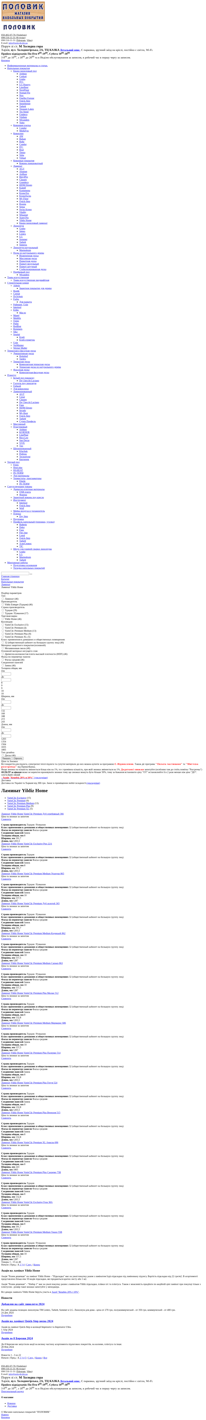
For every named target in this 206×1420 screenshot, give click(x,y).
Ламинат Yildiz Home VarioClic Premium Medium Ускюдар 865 (32, 873)
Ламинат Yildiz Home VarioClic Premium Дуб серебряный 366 (32, 814)
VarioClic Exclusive (16, 798)
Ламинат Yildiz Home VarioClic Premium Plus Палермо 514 (30, 1053)
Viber (29, 40)
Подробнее (7, 1315)
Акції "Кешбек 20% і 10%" (65, 1292)
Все (45, 1357)
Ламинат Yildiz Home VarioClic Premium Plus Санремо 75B (31, 1172)
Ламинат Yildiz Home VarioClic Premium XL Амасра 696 (29, 1142)
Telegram (21, 40)
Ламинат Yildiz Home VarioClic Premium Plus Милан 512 (30, 993)
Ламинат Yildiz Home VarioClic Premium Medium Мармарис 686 (33, 1023)
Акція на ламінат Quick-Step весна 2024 (27, 1321)
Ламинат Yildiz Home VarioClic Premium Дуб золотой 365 (30, 903)
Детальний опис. (70, 49)
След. (29, 1264)
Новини (11, 1403)
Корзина (5, 60)
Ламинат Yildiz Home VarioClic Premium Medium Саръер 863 (32, 963)
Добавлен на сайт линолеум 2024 (22, 1304)
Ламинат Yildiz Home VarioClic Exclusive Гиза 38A (27, 1202)
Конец (36, 1264)
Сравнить (6, 819)
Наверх (5, 1414)
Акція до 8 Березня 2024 (17, 1338)
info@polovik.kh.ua (18, 43)
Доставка (12, 1406)
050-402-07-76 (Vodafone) (14, 35)
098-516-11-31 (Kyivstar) (13, 37)
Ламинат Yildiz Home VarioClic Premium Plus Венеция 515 (30, 1112)
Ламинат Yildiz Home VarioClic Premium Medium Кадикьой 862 (33, 933)
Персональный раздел (12, 1391)
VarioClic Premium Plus (18, 806)
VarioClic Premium (16, 800)
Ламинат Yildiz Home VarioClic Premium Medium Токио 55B (31, 1232)
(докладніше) (93, 783)
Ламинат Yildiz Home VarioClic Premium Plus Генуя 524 (29, 1082)
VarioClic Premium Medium (20, 803)
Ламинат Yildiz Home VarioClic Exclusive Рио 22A (26, 843)
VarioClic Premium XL (18, 808)
